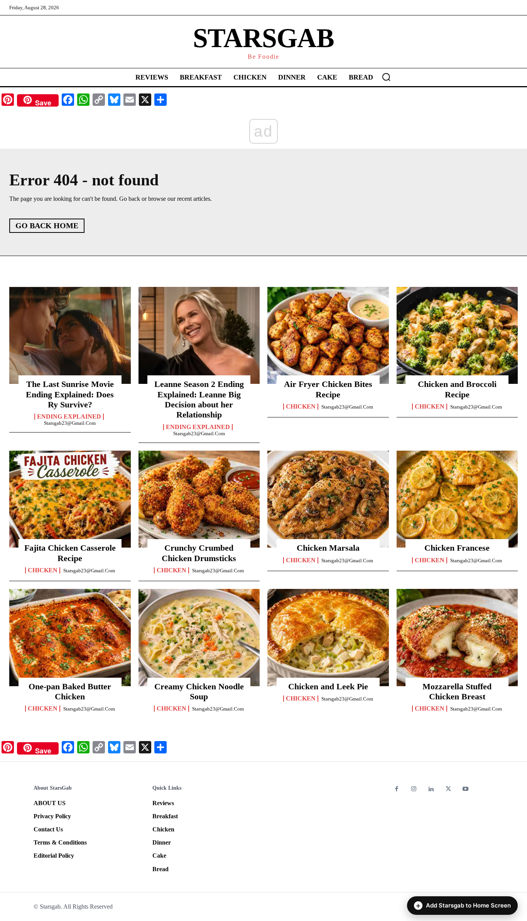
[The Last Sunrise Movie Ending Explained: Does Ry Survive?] (70, 335)
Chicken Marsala (328, 548)
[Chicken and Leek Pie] (328, 637)
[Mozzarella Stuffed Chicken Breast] (457, 637)
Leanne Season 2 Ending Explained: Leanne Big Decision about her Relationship (199, 399)
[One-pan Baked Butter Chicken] (70, 637)
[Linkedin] (431, 789)
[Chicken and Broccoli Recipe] (457, 335)
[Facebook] (397, 789)
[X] (448, 789)
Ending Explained (69, 417)
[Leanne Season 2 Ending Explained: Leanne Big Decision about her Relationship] (199, 335)
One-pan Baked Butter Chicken (70, 691)
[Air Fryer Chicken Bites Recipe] (328, 335)
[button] (386, 77)
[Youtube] (465, 789)
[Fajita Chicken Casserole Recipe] (70, 499)
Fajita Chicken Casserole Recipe (70, 553)
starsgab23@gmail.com (70, 423)
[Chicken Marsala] (328, 499)
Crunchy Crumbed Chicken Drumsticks (199, 553)
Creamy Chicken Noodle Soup (199, 691)
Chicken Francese (457, 548)
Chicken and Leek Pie (328, 686)
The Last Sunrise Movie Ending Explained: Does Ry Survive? (70, 394)
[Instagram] (414, 789)
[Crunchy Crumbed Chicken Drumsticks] (199, 499)
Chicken (301, 407)
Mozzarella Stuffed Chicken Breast (457, 691)
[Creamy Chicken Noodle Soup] (199, 637)
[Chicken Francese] (457, 499)
